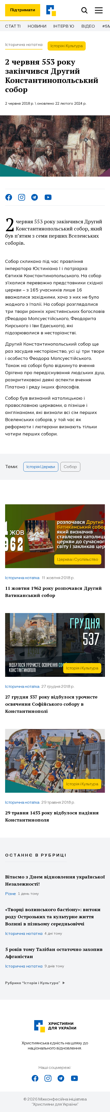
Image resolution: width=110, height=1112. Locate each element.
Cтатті (13, 26)
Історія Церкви (41, 467)
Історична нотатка (23, 44)
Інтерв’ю (63, 26)
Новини (37, 26)
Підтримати (22, 10)
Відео (88, 26)
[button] (99, 10)
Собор (70, 467)
